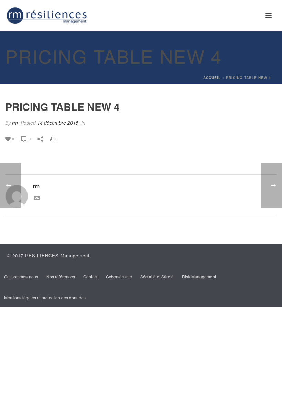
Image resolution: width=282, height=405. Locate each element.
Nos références (60, 276)
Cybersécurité (119, 276)
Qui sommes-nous (21, 276)
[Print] (56, 138)
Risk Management (199, 276)
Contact (90, 276)
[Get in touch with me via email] (37, 198)
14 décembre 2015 (57, 122)
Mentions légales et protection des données (45, 297)
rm (15, 122)
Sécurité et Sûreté (157, 276)
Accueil (212, 77)
